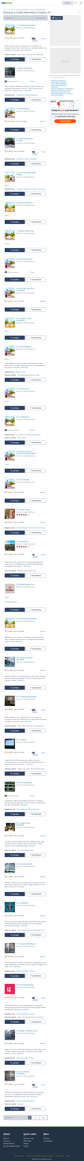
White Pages (27, 1141)
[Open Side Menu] (81, 3)
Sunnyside (20, 189)
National (25, 1143)
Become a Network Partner (11, 1146)
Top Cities (47, 1138)
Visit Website (36, 59)
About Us (6, 1138)
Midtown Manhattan (32, 95)
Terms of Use (60, 1156)
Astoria (13, 9)
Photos (43, 38)
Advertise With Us (8, 1143)
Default (42, 18)
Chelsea (31, 971)
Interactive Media (57, 95)
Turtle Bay (32, 528)
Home (4, 9)
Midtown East (21, 95)
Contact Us (6, 1141)
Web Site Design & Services (60, 92)
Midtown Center (20, 372)
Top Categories (48, 1141)
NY (9, 9)
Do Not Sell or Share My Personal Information (40, 1156)
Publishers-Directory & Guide (61, 90)
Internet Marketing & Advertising (62, 88)
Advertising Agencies (58, 80)
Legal (67, 1156)
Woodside (34, 159)
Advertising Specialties (22, 9)
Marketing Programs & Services (62, 93)
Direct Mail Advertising (58, 84)
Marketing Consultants (59, 82)
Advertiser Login (28, 1138)
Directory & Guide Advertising (25, 28)
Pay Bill (25, 1146)
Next (43, 1117)
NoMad (31, 1058)
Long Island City (43, 189)
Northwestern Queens (23, 159)
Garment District (22, 809)
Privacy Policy (19, 1156)
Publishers (54, 87)
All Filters (9, 18)
